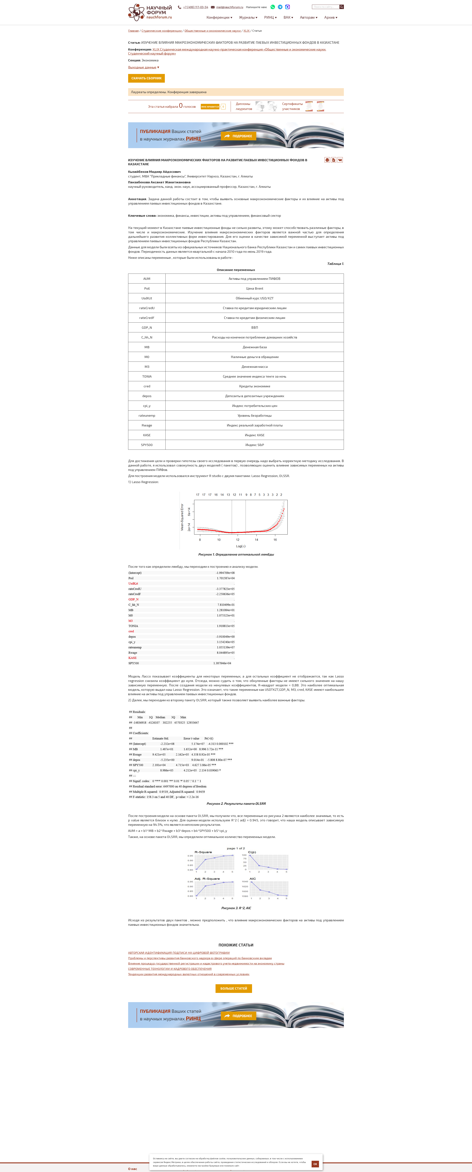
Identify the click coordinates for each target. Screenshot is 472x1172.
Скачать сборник (146, 78)
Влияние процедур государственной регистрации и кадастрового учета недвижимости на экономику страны (206, 963)
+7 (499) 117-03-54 (195, 7)
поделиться (340, 160)
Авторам (307, 17)
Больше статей (234, 988)
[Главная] (150, 12)
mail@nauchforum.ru (229, 7)
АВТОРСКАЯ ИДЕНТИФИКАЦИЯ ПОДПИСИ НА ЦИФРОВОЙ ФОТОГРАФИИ (179, 952)
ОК (315, 1164)
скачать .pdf (333, 160)
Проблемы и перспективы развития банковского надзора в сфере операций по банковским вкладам (200, 958)
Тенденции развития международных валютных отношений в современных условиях (188, 974)
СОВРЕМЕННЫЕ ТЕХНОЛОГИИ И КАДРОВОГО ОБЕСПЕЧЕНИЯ (170, 968)
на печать (327, 160)
